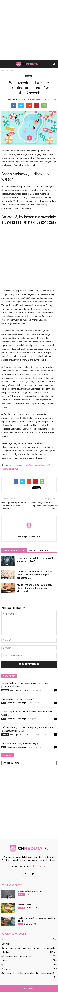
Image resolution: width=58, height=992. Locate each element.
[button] (54, 64)
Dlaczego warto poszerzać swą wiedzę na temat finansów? (13, 506)
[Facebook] (25, 874)
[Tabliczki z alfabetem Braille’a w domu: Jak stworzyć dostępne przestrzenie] (8, 574)
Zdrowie (5, 690)
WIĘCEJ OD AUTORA (38, 550)
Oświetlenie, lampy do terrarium (16, 956)
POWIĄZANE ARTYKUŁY (14, 550)
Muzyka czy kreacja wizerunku (30, 891)
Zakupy (28, 76)
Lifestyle (21, 894)
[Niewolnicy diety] (8, 908)
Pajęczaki (6, 969)
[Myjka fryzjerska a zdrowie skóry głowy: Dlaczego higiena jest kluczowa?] (8, 588)
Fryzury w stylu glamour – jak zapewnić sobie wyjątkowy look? (43, 506)
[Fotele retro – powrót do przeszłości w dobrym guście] (8, 921)
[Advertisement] (29, 30)
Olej (3, 964)
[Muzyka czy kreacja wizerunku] (8, 894)
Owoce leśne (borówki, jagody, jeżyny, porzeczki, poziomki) (28, 948)
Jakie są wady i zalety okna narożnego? (19, 743)
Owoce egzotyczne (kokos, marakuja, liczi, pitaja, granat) (27, 973)
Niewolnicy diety (24, 905)
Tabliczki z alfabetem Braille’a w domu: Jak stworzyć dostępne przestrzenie (34, 574)
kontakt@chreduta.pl (39, 866)
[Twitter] (33, 874)
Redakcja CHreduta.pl (16, 99)
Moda (4, 960)
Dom (4, 703)
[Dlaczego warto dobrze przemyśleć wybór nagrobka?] (8, 561)
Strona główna (7, 71)
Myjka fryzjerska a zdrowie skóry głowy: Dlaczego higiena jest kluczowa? (34, 588)
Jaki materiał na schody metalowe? (17, 699)
